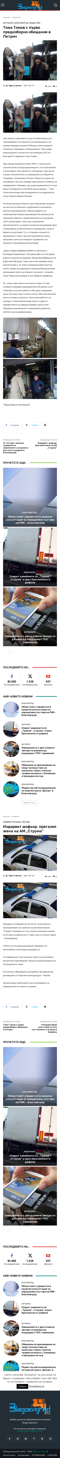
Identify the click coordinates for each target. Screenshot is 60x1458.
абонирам (48, 675)
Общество (34, 23)
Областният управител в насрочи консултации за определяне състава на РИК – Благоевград (30, 519)
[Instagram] (18, 1439)
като (11, 675)
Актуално (16, 17)
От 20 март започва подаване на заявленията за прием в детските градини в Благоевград (15, 448)
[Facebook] (9, 1439)
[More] (45, 425)
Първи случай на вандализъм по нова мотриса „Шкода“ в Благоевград (39, 791)
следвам (30, 675)
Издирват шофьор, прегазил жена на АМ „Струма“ (46, 445)
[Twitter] (50, 1439)
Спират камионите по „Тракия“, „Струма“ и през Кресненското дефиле (30, 579)
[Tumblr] (42, 1439)
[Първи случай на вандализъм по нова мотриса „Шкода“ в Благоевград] (11, 789)
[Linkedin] (26, 1439)
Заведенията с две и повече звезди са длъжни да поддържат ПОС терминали (30, 639)
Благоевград (21, 23)
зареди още (28, 802)
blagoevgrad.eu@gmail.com (30, 1431)
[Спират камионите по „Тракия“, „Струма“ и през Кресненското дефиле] (30, 557)
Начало (6, 17)
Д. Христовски (14, 86)
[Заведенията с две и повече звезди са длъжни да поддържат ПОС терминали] (30, 616)
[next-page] (10, 652)
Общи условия (40, 1451)
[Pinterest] (34, 1439)
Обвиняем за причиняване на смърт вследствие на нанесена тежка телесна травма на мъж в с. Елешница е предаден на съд (38, 770)
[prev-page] (5, 652)
